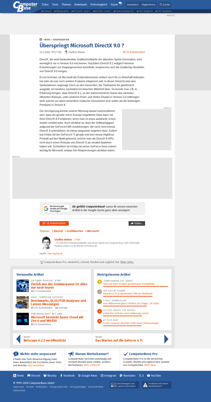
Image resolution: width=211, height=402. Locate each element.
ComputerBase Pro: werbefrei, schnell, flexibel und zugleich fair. (89, 262)
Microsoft (93, 231)
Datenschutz (19, 390)
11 (42, 291)
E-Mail (77, 239)
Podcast (47, 11)
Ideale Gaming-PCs (124, 11)
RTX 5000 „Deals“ (81, 11)
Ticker (45, 4)
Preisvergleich (98, 4)
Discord (35, 375)
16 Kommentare (55, 223)
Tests (55, 4)
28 (42, 324)
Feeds (20, 375)
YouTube (156, 375)
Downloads (80, 4)
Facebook (69, 375)
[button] (164, 5)
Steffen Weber (63, 239)
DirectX (58, 231)
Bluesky (52, 375)
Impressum (18, 387)
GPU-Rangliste (145, 11)
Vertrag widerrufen (58, 387)
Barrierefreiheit (95, 387)
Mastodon (129, 375)
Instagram (110, 375)
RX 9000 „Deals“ (103, 11)
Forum (114, 4)
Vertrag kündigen (78, 387)
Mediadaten (41, 387)
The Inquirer (53, 253)
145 (42, 307)
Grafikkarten (61, 39)
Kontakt (30, 387)
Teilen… (138, 223)
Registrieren (148, 4)
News (47, 39)
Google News (89, 375)
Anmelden (132, 4)
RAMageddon (62, 11)
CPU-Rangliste (164, 11)
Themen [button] (66, 4)
